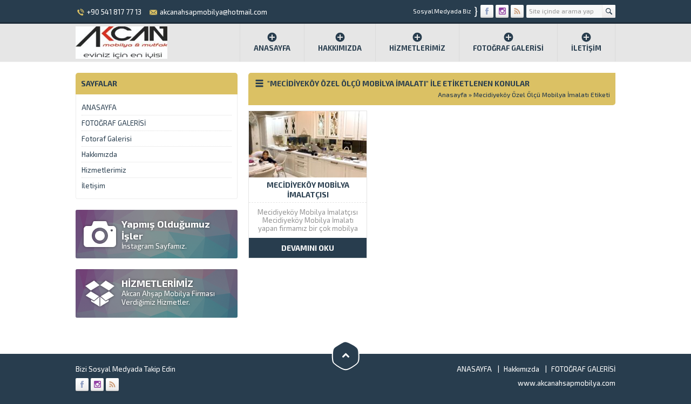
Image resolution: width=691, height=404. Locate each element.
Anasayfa (272, 48)
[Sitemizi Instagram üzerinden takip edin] (502, 11)
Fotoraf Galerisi (107, 138)
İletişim (586, 48)
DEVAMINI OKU (307, 247)
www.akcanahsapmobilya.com (566, 383)
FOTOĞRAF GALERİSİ (508, 48)
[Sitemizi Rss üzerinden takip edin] (517, 11)
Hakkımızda (340, 48)
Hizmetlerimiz (417, 48)
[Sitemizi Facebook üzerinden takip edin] (486, 11)
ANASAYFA (99, 107)
